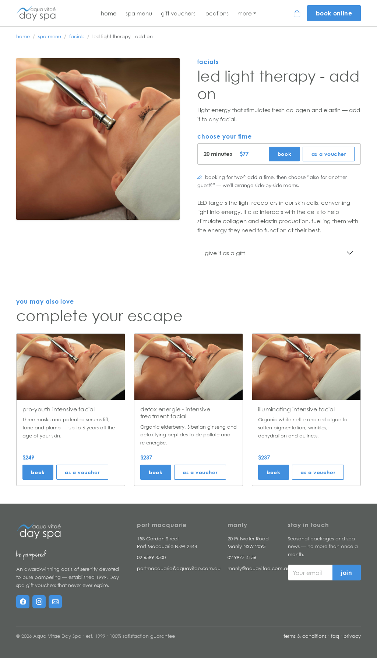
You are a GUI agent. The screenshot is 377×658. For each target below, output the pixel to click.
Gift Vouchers (178, 13)
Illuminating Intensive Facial (296, 409)
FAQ (335, 636)
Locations (216, 13)
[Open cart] (297, 13)
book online (334, 13)
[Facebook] (22, 601)
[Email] (55, 601)
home (23, 36)
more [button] (244, 13)
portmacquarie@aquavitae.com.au (179, 568)
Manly (237, 525)
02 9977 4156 (242, 557)
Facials (76, 36)
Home (109, 13)
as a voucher (328, 154)
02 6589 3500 (151, 557)
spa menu (49, 36)
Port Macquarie (162, 525)
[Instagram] (39, 601)
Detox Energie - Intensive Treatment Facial (175, 412)
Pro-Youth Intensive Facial (58, 409)
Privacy (352, 636)
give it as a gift (225, 253)
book (284, 154)
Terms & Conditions (305, 636)
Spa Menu (139, 13)
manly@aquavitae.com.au (259, 568)
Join (346, 572)
